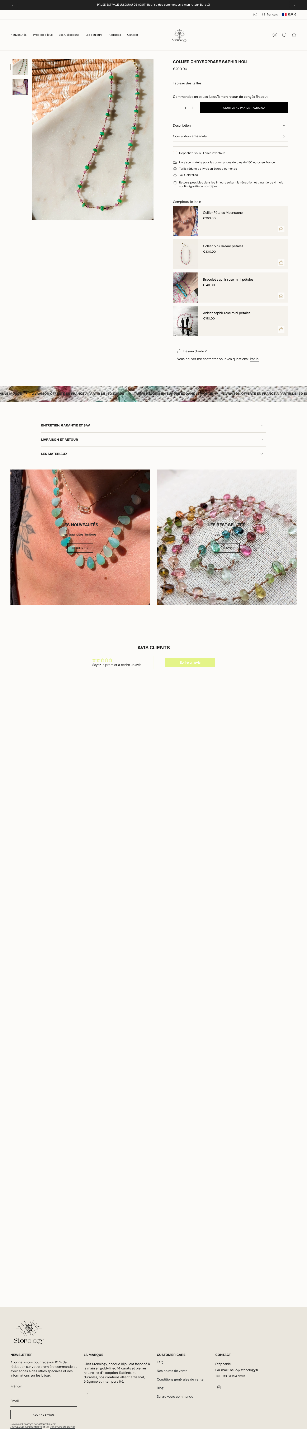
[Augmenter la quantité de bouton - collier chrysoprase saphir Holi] (193, 107)
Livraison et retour (59, 440)
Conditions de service (62, 1427)
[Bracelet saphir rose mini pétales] (185, 287)
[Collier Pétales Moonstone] (185, 221)
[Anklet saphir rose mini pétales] (185, 321)
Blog (160, 1388)
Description (182, 125)
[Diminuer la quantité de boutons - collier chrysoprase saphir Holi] (178, 107)
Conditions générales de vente (180, 1379)
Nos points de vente (172, 1371)
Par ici (254, 359)
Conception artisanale (190, 136)
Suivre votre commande (175, 1396)
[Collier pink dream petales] (185, 254)
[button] (18, 34)
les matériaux (54, 454)
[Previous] (12, 5)
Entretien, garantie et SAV (65, 425)
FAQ (160, 1362)
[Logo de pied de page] (28, 1331)
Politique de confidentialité (26, 1427)
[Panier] (294, 34)
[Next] (295, 5)
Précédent (32, 139)
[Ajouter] (281, 229)
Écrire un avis (190, 662)
